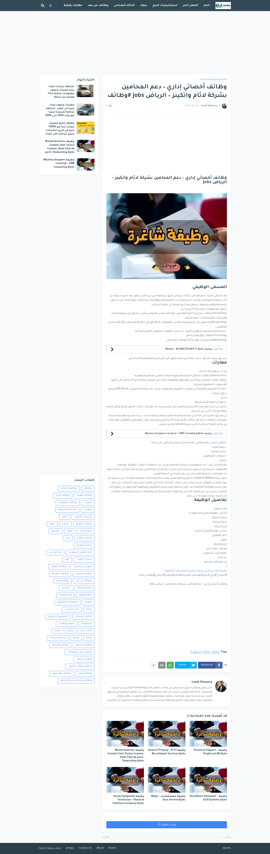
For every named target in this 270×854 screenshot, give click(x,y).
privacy (70, 848)
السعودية (86, 623)
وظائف (203, 79)
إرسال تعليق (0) (167, 824)
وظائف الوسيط (60, 645)
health (88, 602)
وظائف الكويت (84, 495)
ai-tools (66, 588)
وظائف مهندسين (61, 673)
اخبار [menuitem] (207, 5)
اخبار (68, 538)
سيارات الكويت (84, 559)
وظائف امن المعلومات (79, 652)
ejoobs (227, 848)
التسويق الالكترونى (58, 616)
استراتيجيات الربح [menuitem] (165, 5)
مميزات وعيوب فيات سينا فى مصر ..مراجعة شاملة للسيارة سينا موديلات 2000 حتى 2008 (59, 110)
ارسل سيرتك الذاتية (50, 848)
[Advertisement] (135, 42)
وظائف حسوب (84, 659)
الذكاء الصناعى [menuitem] (124, 5)
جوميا (57, 631)
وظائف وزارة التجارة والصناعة (76, 680)
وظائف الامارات (69, 488)
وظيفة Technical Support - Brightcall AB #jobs (210, 752)
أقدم (106, 837)
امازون (65, 524)
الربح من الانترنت (83, 517)
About (100, 848)
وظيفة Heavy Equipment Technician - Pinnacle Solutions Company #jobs (128, 800)
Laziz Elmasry (202, 682)
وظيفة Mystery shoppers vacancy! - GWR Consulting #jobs (178, 433)
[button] (50, 5)
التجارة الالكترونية (67, 509)
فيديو (76, 638)
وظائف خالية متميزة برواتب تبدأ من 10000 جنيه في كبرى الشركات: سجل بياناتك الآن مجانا (59, 129)
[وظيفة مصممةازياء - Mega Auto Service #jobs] (166, 780)
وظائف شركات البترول (80, 666)
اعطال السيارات (83, 616)
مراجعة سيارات (58, 638)
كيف (67, 559)
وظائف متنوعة (84, 524)
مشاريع (55, 531)
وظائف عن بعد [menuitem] (98, 5)
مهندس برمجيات (82, 566)
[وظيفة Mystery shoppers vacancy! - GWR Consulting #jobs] (85, 164)
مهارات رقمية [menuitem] (73, 5)
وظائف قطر (62, 581)
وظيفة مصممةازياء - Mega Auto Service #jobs (168, 798)
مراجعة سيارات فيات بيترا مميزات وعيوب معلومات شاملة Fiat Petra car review (61, 92)
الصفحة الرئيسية (218, 79)
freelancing (65, 595)
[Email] (161, 665)
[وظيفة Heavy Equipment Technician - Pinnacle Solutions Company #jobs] (125, 780)
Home (112, 848)
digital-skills (85, 595)
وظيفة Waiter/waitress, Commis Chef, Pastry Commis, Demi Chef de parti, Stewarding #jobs (126, 756)
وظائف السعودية (200, 652)
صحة (89, 638)
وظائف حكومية (60, 574)
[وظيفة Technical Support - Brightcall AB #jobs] (208, 734)
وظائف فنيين (85, 673)
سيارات (88, 502)
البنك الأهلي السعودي (80, 552)
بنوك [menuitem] (143, 5)
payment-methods (67, 602)
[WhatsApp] (170, 665)
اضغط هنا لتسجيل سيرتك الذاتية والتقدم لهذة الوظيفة (196, 571)
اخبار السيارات (72, 609)
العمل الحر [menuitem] (190, 5)
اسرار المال (86, 531)
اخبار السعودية (84, 545)
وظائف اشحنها (84, 645)
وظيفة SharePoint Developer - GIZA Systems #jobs (208, 798)
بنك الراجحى (55, 552)
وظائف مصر (62, 495)
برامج (71, 631)
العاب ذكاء (86, 631)
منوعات (88, 509)
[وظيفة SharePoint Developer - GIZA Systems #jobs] (208, 780)
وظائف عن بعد (84, 581)
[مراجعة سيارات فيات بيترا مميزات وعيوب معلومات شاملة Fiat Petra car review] (85, 91)
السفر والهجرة (66, 623)
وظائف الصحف (83, 574)
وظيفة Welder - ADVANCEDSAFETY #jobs (188, 349)
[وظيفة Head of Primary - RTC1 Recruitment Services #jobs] (166, 734)
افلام (64, 517)
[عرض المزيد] (153, 665)
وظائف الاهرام (58, 566)
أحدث (226, 837)
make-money (84, 538)
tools (89, 609)
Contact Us (85, 848)
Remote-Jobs (84, 588)
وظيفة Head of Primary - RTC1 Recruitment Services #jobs (166, 752)
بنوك (52, 524)
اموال (70, 531)
